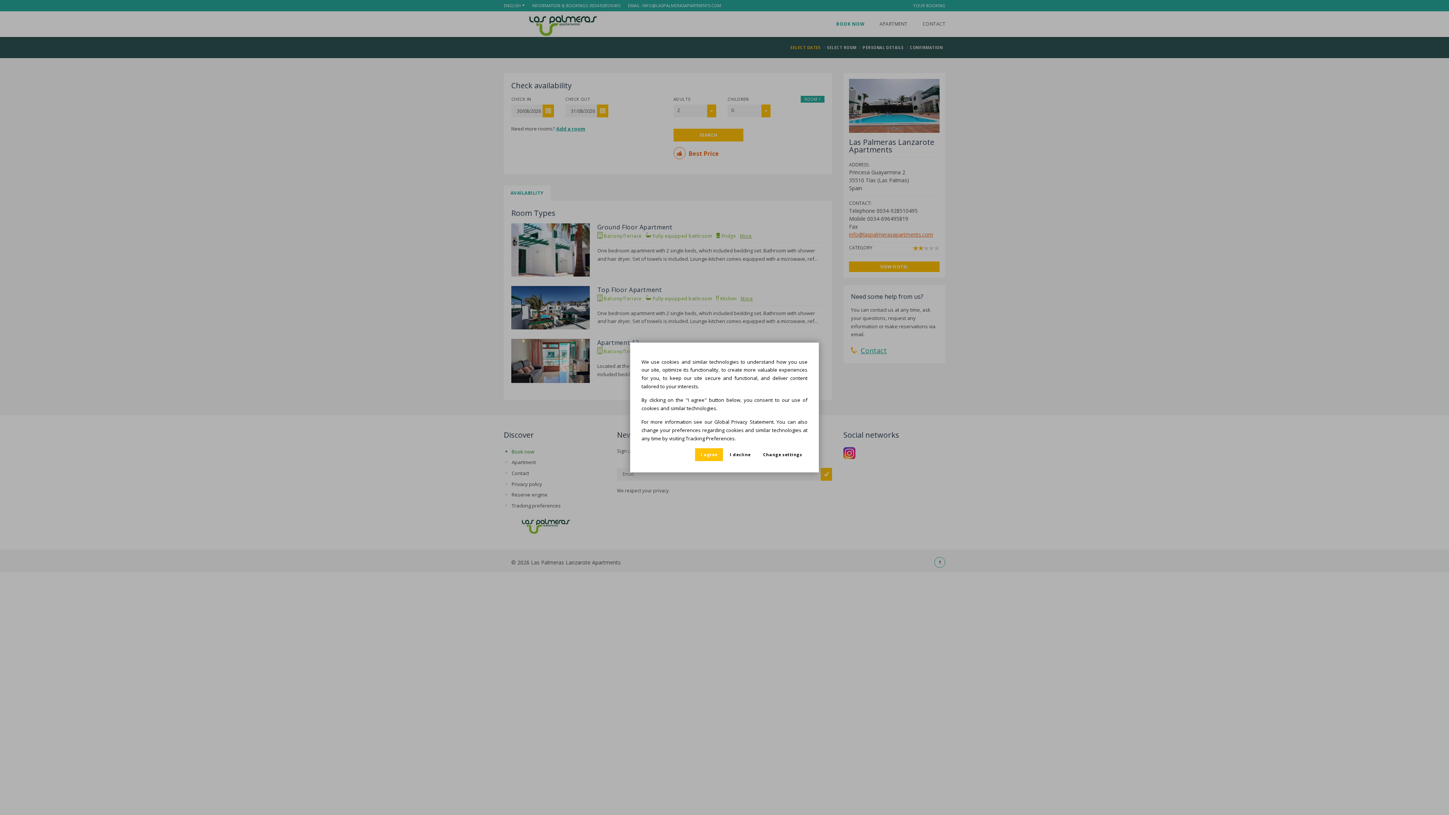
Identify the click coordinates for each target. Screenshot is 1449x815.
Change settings (782, 454)
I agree (709, 454)
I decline (740, 454)
